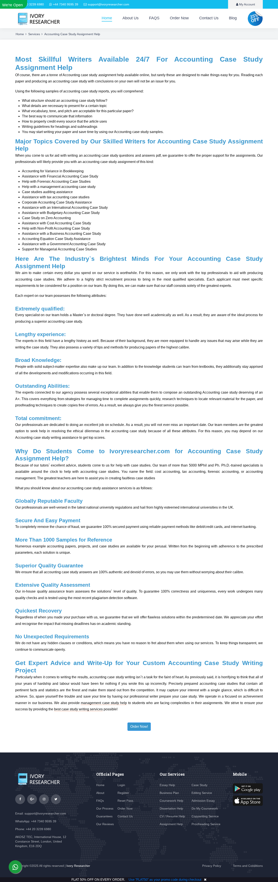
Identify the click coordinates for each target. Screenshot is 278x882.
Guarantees (104, 816)
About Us (130, 18)
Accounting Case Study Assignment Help (72, 34)
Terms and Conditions (248, 865)
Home (107, 18)
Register (123, 793)
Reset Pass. (125, 800)
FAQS (154, 18)
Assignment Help (171, 824)
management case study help (104, 703)
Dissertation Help (171, 808)
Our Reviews (105, 824)
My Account (246, 4)
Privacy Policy (211, 865)
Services (34, 34)
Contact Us (208, 18)
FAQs (100, 800)
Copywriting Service (205, 816)
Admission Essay (203, 800)
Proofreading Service (206, 824)
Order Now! (139, 726)
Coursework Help (171, 800)
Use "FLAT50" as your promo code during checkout (165, 879)
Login (121, 785)
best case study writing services (78, 709)
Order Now (179, 18)
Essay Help (167, 785)
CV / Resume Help (172, 816)
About (100, 793)
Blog (233, 18)
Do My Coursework (205, 808)
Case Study (199, 785)
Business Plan (169, 793)
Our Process (104, 808)
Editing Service (202, 793)
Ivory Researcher (78, 865)
